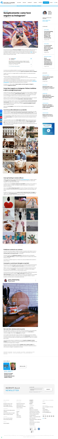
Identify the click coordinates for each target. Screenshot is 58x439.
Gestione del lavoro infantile (35, 422)
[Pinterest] (1, 117)
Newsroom (31, 408)
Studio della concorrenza (21, 406)
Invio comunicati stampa (8, 418)
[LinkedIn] (1, 115)
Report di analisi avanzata (8, 414)
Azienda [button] (35, 2)
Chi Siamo (31, 407)
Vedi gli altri (22, 366)
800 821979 (45, 409)
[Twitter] (1, 113)
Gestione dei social (20, 405)
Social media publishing (8, 419)
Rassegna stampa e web (8, 403)
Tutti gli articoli (50, 14)
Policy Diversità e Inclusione (35, 412)
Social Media (6, 11)
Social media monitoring (8, 406)
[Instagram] (52, 416)
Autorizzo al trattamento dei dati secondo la (36, 389)
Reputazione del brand (21, 403)
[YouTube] (46, 416)
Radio (18, 414)
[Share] (1, 124)
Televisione (19, 415)
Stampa (18, 411)
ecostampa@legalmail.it (47, 412)
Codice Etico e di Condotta (34, 411)
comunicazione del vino (25, 179)
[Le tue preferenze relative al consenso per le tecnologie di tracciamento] (1, 437)
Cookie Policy (32, 424)
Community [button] (30, 2)
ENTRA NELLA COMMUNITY (36, 5)
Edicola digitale (6, 423)
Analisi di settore (20, 407)
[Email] (1, 122)
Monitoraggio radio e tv (8, 405)
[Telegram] (1, 119)
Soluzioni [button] (19, 2)
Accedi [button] (51, 2)
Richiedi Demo (46, 2)
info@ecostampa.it (46, 410)
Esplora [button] (24, 2)
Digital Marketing (46, 20)
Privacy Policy (32, 423)
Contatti (40, 2)
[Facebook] (1, 111)
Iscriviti (48, 389)
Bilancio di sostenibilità (34, 409)
